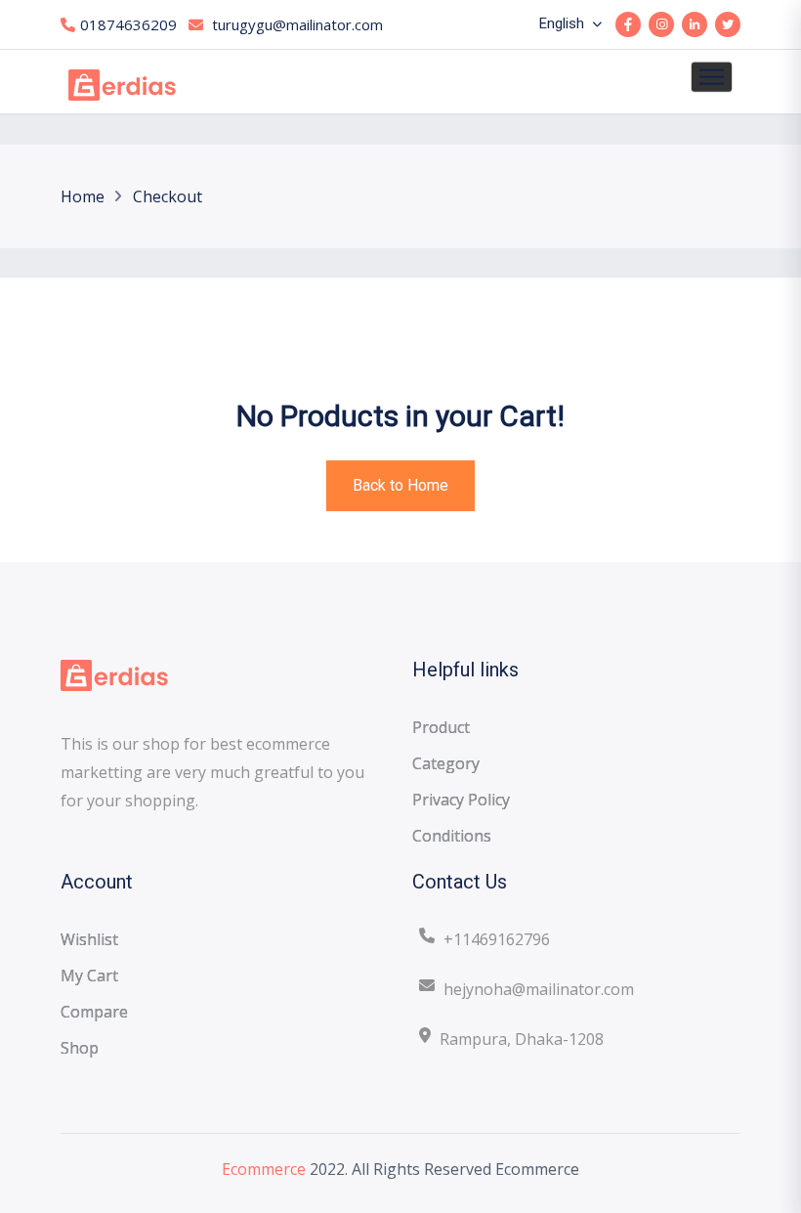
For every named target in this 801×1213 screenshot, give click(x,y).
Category (446, 763)
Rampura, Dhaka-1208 (522, 1039)
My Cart (89, 975)
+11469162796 (496, 939)
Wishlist (89, 939)
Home (83, 196)
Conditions (451, 835)
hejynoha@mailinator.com (538, 989)
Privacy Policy (461, 799)
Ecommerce (264, 1169)
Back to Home (400, 485)
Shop (80, 1048)
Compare (94, 1011)
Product (441, 727)
